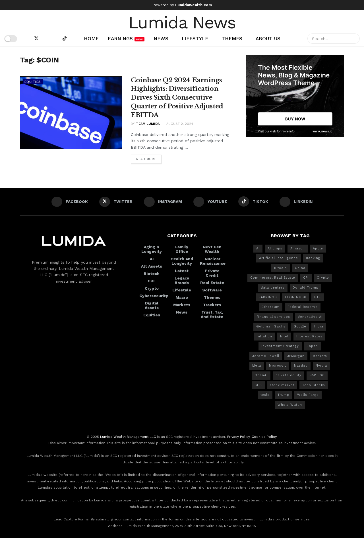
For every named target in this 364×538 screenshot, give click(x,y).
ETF (317, 297)
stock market (282, 385)
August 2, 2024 (179, 124)
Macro (181, 297)
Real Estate (212, 282)
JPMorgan (296, 356)
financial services (273, 317)
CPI (306, 277)
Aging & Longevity (151, 249)
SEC (258, 385)
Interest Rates (309, 336)
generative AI (310, 317)
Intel (284, 336)
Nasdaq (301, 365)
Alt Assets (151, 266)
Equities (32, 82)
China (300, 268)
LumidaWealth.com (193, 5)
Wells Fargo (308, 395)
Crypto (152, 288)
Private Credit (212, 273)
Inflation (264, 336)
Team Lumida (148, 124)
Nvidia (321, 365)
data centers (273, 287)
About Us (268, 38)
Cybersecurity (153, 295)
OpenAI (261, 375)
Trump (283, 395)
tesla (265, 395)
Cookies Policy (264, 437)
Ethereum (271, 307)
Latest (182, 270)
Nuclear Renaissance (213, 261)
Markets (181, 304)
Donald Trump (305, 287)
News (161, 38)
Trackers (212, 304)
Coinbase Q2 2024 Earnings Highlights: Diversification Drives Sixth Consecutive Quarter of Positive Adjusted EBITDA (177, 97)
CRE (152, 281)
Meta (256, 365)
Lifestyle (195, 38)
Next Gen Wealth (212, 249)
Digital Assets (152, 305)
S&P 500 (317, 375)
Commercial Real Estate (272, 277)
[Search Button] (354, 38)
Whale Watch (290, 405)
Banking (313, 258)
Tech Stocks (313, 385)
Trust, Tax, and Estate (212, 314)
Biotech (152, 273)
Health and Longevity (182, 261)
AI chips (275, 248)
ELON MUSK (295, 297)
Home (91, 38)
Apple (318, 248)
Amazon (297, 248)
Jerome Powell (265, 356)
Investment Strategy (280, 346)
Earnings (125, 38)
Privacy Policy (238, 437)
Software (212, 290)
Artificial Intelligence (278, 258)
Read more (146, 159)
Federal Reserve (303, 307)
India (318, 326)
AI (152, 259)
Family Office (181, 249)
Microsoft (277, 365)
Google (299, 326)
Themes (232, 38)
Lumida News (182, 21)
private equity (288, 375)
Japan (312, 346)
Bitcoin (280, 268)
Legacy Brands (182, 280)
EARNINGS (267, 297)
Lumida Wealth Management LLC (128, 437)
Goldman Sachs (271, 326)
